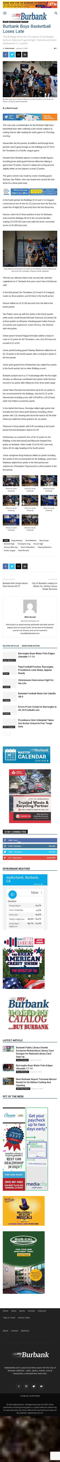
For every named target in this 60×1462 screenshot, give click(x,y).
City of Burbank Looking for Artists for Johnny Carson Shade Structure (44, 586)
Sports (6, 21)
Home (5, 1311)
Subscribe (51, 858)
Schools (31, 1311)
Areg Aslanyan (16, 540)
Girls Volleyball (9, 727)
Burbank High (9, 544)
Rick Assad (9, 48)
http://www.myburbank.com (30, 621)
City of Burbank (22, 1060)
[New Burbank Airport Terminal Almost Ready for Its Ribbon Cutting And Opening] (8, 1081)
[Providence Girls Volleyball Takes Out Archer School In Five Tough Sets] (10, 723)
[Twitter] (34, 1386)
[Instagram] (26, 1386)
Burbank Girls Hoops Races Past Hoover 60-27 (15, 584)
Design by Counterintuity (30, 1396)
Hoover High (38, 544)
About (5, 1330)
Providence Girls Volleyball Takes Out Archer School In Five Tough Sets (36, 723)
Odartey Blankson (44, 547)
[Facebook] (18, 1386)
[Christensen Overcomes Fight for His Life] (10, 683)
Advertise (25, 1330)
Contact (14, 1330)
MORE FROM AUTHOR (31, 646)
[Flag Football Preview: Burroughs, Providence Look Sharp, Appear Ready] (10, 670)
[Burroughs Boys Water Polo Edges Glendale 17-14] (10, 656)
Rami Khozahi (23, 550)
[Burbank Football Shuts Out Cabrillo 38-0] (10, 696)
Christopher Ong (24, 544)
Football (6, 687)
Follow (52, 846)
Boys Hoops (44, 540)
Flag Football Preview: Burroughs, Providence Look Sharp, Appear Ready (36, 670)
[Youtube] (41, 1386)
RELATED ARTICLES (11, 646)
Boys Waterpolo (9, 660)
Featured (42, 1311)
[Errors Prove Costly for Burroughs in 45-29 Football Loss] (10, 710)
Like (19, 842)
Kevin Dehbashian (28, 547)
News (13, 1311)
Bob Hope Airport (23, 1089)
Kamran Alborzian (11, 547)
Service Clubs (24, 1317)
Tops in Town (9, 1317)
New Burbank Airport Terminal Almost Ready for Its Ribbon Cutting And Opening (36, 1082)
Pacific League (9, 550)
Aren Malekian (31, 540)
